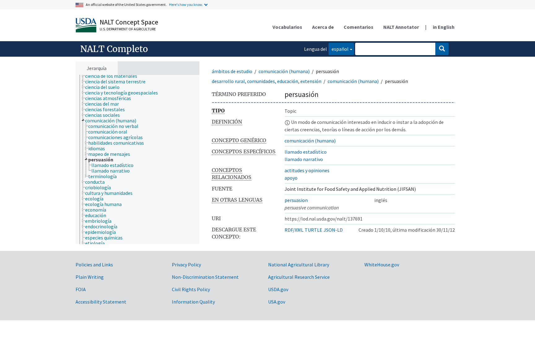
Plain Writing (90, 277)
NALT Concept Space (129, 22)
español (338, 49)
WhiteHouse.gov (381, 264)
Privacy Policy (186, 264)
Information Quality (193, 302)
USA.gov (276, 302)
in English (444, 27)
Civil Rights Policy (191, 289)
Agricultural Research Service (299, 277)
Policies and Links (94, 264)
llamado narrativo (304, 159)
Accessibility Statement (101, 302)
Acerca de (323, 27)
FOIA (81, 289)
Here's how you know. (186, 4)
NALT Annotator (401, 27)
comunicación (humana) (284, 71)
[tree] (137, 159)
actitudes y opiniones (307, 170)
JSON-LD (333, 230)
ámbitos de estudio (232, 71)
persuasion (296, 200)
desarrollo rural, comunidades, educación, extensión (266, 81)
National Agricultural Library (298, 264)
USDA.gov (278, 289)
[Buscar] (442, 49)
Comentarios (358, 27)
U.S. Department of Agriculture (128, 29)
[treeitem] (114, 76)
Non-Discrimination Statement (205, 277)
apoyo (291, 178)
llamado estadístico (306, 152)
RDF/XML (294, 230)
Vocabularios (287, 27)
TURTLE (313, 230)
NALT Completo (114, 49)
